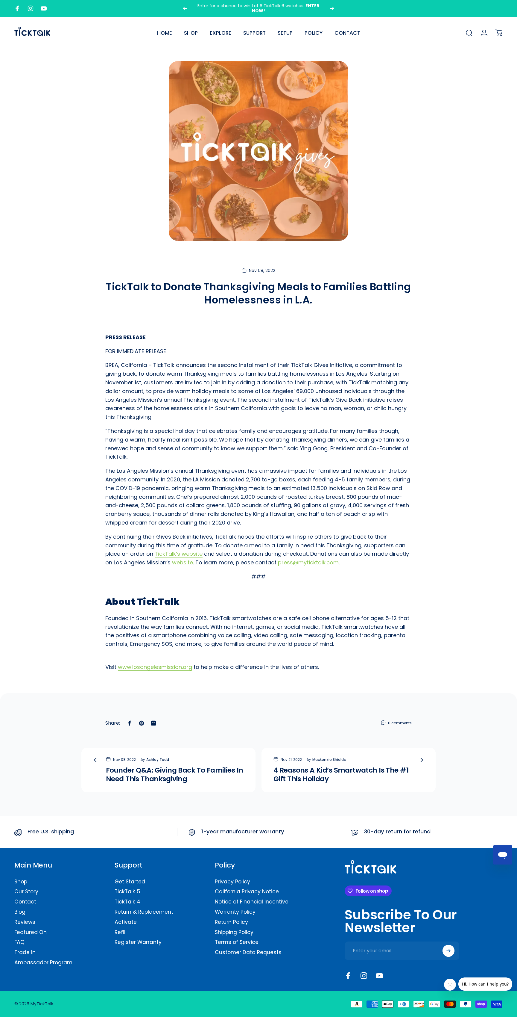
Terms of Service (236, 942)
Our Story (26, 891)
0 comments (400, 723)
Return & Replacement (144, 912)
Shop (20, 882)
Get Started (130, 882)
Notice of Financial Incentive (251, 902)
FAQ (19, 942)
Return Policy (231, 922)
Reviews (24, 922)
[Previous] (184, 8)
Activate (126, 922)
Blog (19, 912)
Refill (121, 932)
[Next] (332, 8)
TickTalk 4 (127, 902)
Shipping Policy (234, 932)
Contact (25, 902)
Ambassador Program (43, 962)
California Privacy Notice (247, 891)
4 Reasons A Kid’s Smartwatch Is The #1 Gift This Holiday (340, 774)
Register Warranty (138, 942)
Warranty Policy (235, 912)
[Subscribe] (448, 951)
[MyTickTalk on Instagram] (363, 975)
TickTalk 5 (127, 891)
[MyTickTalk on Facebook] (348, 975)
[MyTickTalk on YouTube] (379, 975)
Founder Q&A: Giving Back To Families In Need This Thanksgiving (174, 774)
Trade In (25, 952)
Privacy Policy (232, 882)
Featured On (30, 932)
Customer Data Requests (248, 952)
